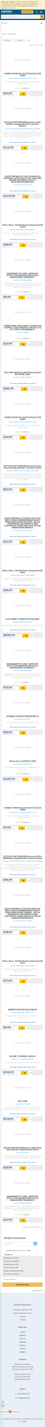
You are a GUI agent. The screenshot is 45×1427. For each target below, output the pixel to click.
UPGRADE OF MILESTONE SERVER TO (22, 716)
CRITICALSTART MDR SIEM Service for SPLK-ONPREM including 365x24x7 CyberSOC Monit (22, 857)
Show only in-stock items (18, 1250)
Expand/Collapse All (37, 1290)
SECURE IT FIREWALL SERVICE (22, 1056)
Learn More (12, 8)
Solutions (22, 1335)
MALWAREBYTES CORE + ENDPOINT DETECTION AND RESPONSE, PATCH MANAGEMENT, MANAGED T (23, 275)
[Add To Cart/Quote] (23, 94)
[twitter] (3, 1405)
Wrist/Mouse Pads (11, 1274)
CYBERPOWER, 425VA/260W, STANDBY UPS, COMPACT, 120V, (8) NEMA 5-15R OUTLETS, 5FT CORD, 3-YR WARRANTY (22, 327)
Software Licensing (11, 1261)
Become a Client (27, 12)
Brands (22, 1348)
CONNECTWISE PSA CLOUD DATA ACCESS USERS (22, 74)
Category (22, 1352)
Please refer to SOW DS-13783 (22, 761)
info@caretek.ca (24, 1398)
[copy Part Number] (35, 78)
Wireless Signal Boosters (13, 1271)
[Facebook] (3, 1402)
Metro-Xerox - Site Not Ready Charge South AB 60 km (22, 571)
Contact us (22, 1345)
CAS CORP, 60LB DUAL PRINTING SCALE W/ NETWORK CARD (22, 373)
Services (23, 1339)
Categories (8, 1254)
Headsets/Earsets (11, 1264)
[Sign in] (41, 12)
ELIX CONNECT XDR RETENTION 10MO (22, 619)
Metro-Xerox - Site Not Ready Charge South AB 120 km (22, 226)
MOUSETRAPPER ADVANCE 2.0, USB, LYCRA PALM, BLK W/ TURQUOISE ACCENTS (22, 1149)
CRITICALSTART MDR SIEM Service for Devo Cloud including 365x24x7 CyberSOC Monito (22, 467)
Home (22, 1332)
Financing (22, 1342)
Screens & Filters (11, 1267)
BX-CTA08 (22, 1101)
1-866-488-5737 (23, 1394)
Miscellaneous (11, 1258)
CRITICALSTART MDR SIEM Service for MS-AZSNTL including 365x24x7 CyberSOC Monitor (22, 124)
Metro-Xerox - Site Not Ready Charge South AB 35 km (22, 962)
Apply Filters (23, 1285)
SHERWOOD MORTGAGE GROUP (22, 1009)
